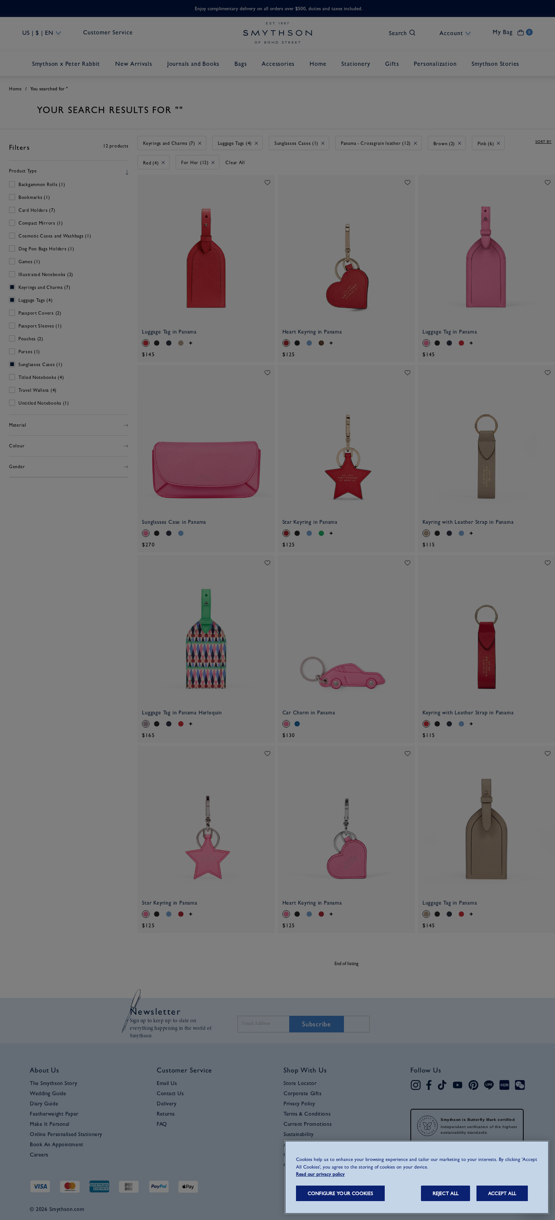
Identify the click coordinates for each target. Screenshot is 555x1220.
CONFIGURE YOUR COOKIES (340, 1193)
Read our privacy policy (320, 1174)
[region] (417, 1177)
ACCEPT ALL (502, 1193)
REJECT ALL (445, 1193)
